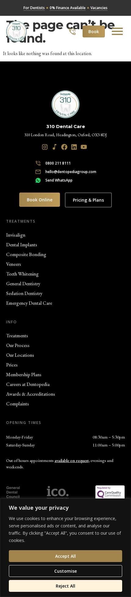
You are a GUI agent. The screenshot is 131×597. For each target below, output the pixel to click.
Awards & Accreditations (30, 394)
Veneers (13, 264)
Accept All (65, 556)
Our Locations (20, 355)
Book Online (39, 200)
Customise (65, 571)
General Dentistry (23, 283)
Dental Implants (21, 244)
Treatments (17, 335)
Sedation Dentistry (24, 293)
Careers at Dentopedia (28, 384)
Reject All (65, 586)
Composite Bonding (26, 254)
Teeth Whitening (22, 274)
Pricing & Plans (88, 200)
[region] (65, 547)
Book (93, 31)
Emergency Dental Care (29, 303)
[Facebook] (64, 147)
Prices (12, 365)
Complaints (17, 404)
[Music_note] (54, 147)
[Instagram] (44, 147)
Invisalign (15, 235)
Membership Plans (23, 374)
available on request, (72, 460)
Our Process (18, 345)
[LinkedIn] (74, 147)
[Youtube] (83, 147)
